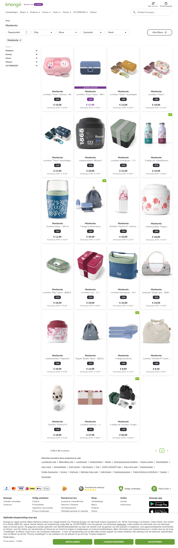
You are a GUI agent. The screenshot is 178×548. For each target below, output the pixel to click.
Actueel (123, 501)
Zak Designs (87, 467)
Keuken (163, 472)
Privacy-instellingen (40, 511)
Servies (64, 472)
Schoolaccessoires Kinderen (126, 462)
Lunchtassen (81, 462)
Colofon (35, 501)
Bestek (108, 462)
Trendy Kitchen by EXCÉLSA (145, 472)
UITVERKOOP (12, 65)
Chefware (74, 472)
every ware (46, 467)
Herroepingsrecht (68, 508)
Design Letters (147, 462)
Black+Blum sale (66, 462)
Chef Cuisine (74, 467)
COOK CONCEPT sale (111, 467)
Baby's (94, 504)
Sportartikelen (162, 462)
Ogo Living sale (130, 467)
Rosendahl (46, 477)
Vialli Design (106, 472)
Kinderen (9, 50)
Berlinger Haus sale (89, 472)
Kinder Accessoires (50, 472)
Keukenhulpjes (96, 462)
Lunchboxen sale (49, 462)
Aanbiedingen (97, 501)
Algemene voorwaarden (42, 508)
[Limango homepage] (13, 4)
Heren (8, 58)
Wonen (9, 62)
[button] (166, 4)
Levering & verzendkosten (72, 501)
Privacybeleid (38, 504)
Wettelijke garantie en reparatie (74, 511)
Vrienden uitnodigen (12, 501)
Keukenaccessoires (122, 472)
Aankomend (125, 504)
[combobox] (151, 12)
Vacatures (7, 504)
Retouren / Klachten (69, 504)
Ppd (97, 467)
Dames (9, 54)
